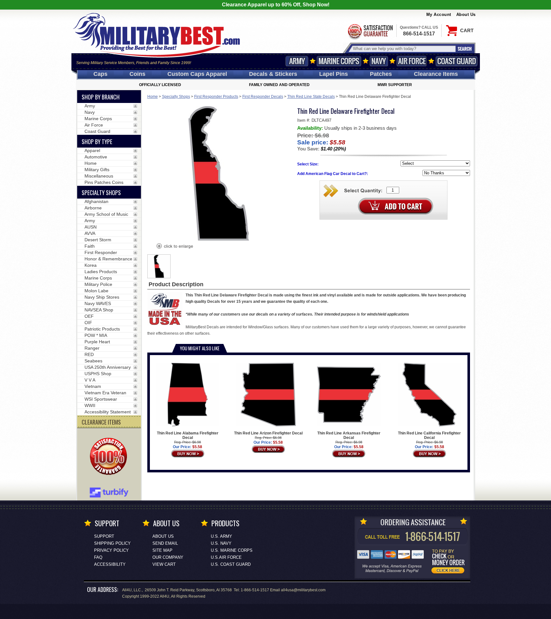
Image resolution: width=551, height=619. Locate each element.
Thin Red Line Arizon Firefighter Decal (268, 433)
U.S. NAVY (221, 543)
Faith (89, 246)
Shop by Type (97, 141)
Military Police (98, 284)
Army (296, 61)
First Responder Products (216, 96)
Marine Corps (339, 61)
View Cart (164, 564)
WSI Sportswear (100, 399)
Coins (137, 74)
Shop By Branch (101, 97)
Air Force (411, 61)
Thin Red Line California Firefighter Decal (429, 435)
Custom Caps (197, 74)
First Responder (100, 252)
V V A (89, 379)
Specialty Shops (176, 96)
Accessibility (110, 564)
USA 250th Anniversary (107, 367)
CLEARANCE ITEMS (101, 422)
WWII (89, 405)
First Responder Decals (262, 96)
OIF (88, 322)
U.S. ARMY (221, 536)
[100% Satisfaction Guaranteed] (110, 457)
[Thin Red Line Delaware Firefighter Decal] (174, 247)
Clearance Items (436, 74)
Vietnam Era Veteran (105, 392)
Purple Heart (97, 341)
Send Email (165, 543)
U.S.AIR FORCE (226, 557)
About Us (466, 14)
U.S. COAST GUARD (231, 564)
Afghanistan (96, 201)
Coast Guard (456, 61)
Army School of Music (106, 214)
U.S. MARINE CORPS (232, 550)
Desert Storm (97, 239)
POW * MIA (95, 335)
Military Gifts (96, 169)
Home (152, 96)
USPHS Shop (97, 373)
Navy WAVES (97, 303)
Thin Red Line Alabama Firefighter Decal (187, 435)
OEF (89, 316)
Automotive (95, 156)
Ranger (91, 348)
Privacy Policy (111, 550)
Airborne (93, 207)
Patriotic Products (102, 328)
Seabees (93, 360)
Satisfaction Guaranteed (369, 31)
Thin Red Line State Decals (311, 96)
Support (104, 536)
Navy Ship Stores (101, 297)
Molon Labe (96, 290)
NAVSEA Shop (98, 309)
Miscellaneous (98, 175)
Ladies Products (100, 271)
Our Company (167, 557)
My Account (438, 14)
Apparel (92, 150)
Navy (379, 61)
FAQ (98, 557)
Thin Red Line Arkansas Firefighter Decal (348, 435)
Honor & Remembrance (108, 258)
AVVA (89, 233)
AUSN (90, 226)
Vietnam (92, 386)
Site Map (162, 550)
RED (89, 354)
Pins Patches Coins (103, 182)
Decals (273, 74)
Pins (333, 74)
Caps (100, 74)
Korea (90, 265)
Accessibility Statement (107, 411)
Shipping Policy (112, 543)
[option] (159, 266)
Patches (381, 74)
